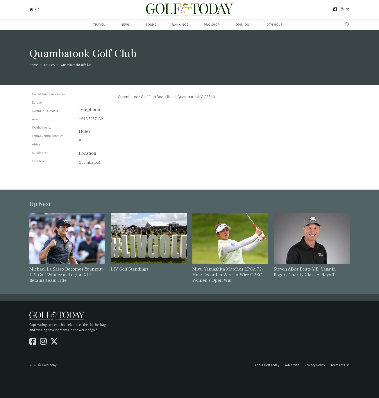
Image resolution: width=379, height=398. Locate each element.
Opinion (242, 25)
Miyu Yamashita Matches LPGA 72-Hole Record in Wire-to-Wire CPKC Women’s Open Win (227, 274)
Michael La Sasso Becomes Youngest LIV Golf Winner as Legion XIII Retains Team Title (66, 274)
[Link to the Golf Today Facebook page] (335, 10)
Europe (37, 102)
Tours (151, 25)
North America (42, 127)
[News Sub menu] (132, 25)
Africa (36, 144)
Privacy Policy (315, 365)
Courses (49, 65)
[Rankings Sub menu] (190, 25)
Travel (99, 25)
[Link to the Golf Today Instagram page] (341, 10)
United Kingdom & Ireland (49, 94)
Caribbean (39, 161)
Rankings (180, 25)
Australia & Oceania (45, 111)
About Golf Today (266, 365)
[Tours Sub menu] (158, 25)
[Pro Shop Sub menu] (222, 25)
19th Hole (273, 25)
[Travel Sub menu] (107, 25)
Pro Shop (212, 25)
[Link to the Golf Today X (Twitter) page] (348, 10)
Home (33, 65)
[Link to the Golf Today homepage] (31, 10)
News (125, 25)
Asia (35, 119)
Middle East (40, 153)
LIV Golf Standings (129, 269)
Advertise (292, 365)
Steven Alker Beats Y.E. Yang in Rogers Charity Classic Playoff (305, 272)
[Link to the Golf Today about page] (37, 10)
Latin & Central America (47, 136)
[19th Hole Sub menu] (285, 25)
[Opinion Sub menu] (251, 25)
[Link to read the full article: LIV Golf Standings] (149, 238)
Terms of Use (340, 365)
